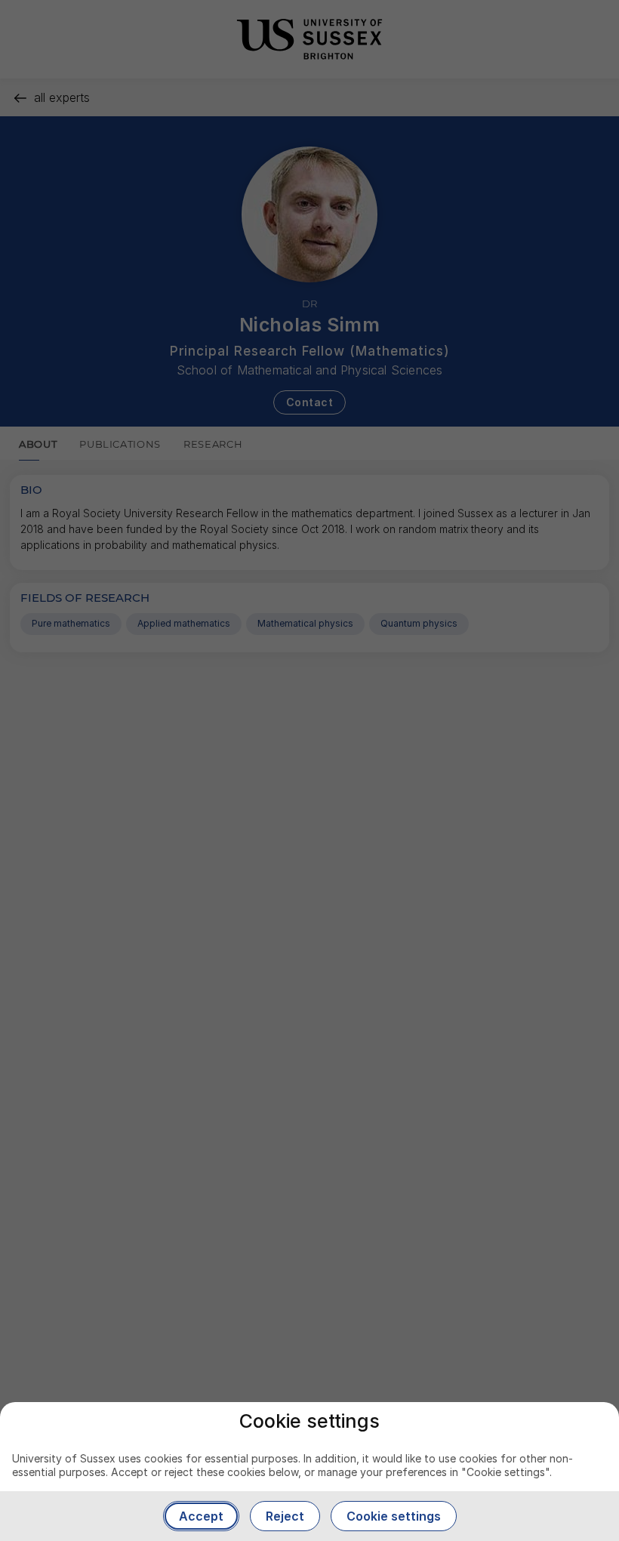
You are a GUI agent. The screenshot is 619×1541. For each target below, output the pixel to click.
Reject (285, 1516)
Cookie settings (393, 1516)
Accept (201, 1516)
